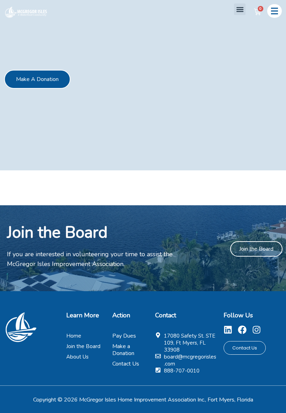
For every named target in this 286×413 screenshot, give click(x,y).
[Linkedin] (228, 329)
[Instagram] (256, 329)
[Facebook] (242, 329)
